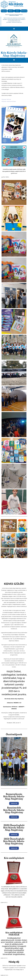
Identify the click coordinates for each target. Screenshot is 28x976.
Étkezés (11, 10)
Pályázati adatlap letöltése (9, 101)
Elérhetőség (24, 10)
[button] (14, 28)
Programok (4, 10)
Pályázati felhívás (6, 99)
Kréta (17, 10)
